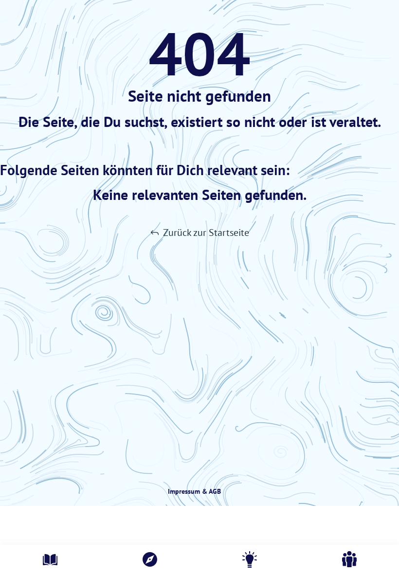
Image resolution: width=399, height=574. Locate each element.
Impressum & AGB (194, 491)
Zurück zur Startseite (206, 232)
